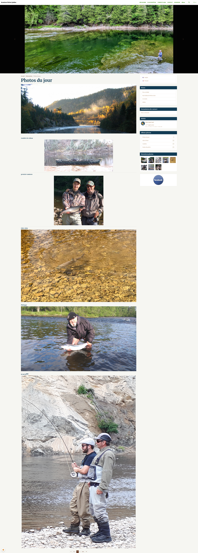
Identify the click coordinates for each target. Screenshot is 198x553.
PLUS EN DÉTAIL (151, 2)
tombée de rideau (27, 137)
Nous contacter (145, 112)
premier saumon (26, 173)
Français (146, 80)
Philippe (24, 304)
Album (183, 2)
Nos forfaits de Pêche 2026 (148, 94)
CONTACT (170, 2)
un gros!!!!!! (24, 373)
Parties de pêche (158, 146)
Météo (144, 101)
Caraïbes (158, 143)
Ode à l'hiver (158, 139)
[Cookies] (3, 550)
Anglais (146, 76)
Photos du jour (158, 136)
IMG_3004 (24, 227)
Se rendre (144, 98)
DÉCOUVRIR (143, 2)
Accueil (23, 75)
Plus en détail (145, 91)
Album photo (29, 75)
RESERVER (177, 2)
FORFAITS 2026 (162, 2)
